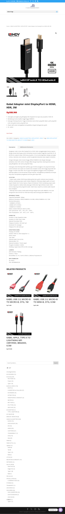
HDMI (41, 138)
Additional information (26, 147)
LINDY (32, 140)
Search (56, 363)
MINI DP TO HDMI (22, 140)
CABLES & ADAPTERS (15, 26)
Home (7, 26)
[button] (56, 33)
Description (12, 147)
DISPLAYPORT (24, 26)
